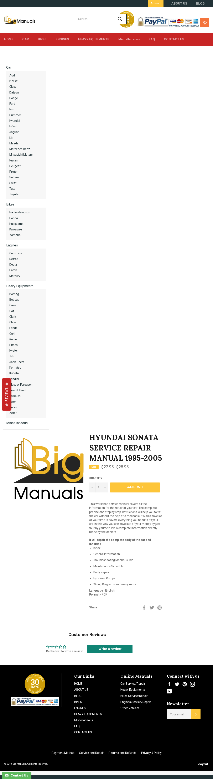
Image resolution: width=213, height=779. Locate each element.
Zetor (13, 413)
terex (12, 401)
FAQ (152, 39)
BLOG (200, 3)
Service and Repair (91, 752)
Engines (12, 245)
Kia (11, 137)
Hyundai (14, 120)
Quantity (95, 478)
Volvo (13, 407)
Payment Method (63, 752)
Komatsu (15, 367)
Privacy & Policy (151, 752)
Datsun (14, 92)
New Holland (17, 390)
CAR (25, 39)
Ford (12, 103)
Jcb (11, 356)
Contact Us (18, 775)
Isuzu (12, 109)
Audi (12, 75)
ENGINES (62, 39)
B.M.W (13, 81)
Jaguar (14, 132)
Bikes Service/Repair (134, 696)
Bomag (14, 294)
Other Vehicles (130, 708)
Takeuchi (15, 395)
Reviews (6, 394)
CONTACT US (174, 39)
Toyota (14, 194)
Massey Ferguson (20, 384)
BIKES (42, 39)
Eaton (13, 270)
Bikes (10, 204)
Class (12, 86)
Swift (12, 183)
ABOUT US (179, 3)
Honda (13, 218)
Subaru (14, 177)
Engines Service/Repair (135, 702)
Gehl (12, 333)
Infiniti (13, 126)
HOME (8, 39)
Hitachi (13, 345)
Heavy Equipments (19, 286)
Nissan (13, 160)
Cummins (15, 253)
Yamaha (15, 235)
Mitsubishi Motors (21, 154)
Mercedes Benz (19, 149)
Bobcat (14, 299)
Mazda (14, 143)
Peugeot (15, 166)
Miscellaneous (129, 39)
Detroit (13, 259)
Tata (12, 188)
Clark (12, 316)
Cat (11, 311)
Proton (13, 171)
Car (8, 67)
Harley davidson (19, 212)
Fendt (13, 328)
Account (155, 3)
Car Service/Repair (132, 683)
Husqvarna (16, 223)
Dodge (13, 98)
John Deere (17, 362)
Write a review (110, 649)
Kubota (14, 373)
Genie (13, 339)
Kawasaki (15, 229)
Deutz (13, 264)
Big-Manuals (19, 764)
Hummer (15, 115)
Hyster (13, 350)
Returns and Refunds (122, 752)
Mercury (14, 276)
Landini (14, 379)
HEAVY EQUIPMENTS (93, 39)
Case (12, 305)
